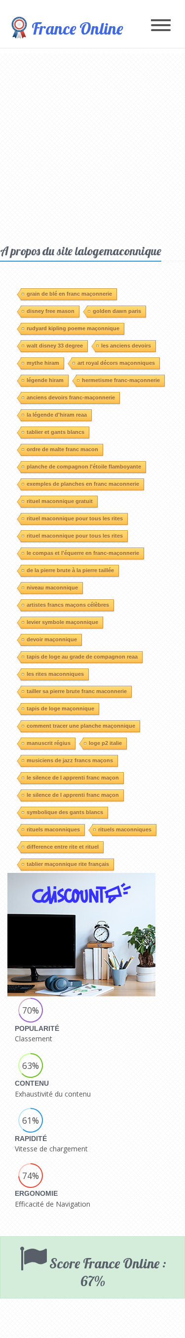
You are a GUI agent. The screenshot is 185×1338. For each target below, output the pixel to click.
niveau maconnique (52, 587)
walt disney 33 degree (55, 346)
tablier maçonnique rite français (68, 864)
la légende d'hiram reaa (57, 415)
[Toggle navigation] (161, 26)
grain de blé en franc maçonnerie (69, 294)
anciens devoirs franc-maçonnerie (71, 397)
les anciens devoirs (126, 346)
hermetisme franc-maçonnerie (121, 380)
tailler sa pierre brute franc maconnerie (77, 691)
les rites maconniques (55, 674)
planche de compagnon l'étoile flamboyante (84, 467)
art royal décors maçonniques (116, 363)
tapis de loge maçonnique (60, 708)
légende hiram (45, 380)
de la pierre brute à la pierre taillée (70, 570)
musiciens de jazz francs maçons (70, 760)
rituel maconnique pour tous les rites (75, 518)
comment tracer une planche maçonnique (81, 726)
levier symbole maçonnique (62, 622)
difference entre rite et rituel (63, 847)
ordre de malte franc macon (62, 449)
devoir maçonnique (52, 639)
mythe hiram (43, 363)
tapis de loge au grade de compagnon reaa (82, 657)
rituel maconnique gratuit (60, 501)
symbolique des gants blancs (65, 812)
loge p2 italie (105, 743)
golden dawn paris (117, 311)
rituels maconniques (53, 829)
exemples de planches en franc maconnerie (83, 484)
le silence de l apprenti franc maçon (73, 778)
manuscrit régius (49, 743)
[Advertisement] (92, 145)
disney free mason (50, 311)
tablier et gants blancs (55, 432)
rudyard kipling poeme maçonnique (73, 328)
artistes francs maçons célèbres (68, 605)
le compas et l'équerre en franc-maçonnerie (83, 553)
